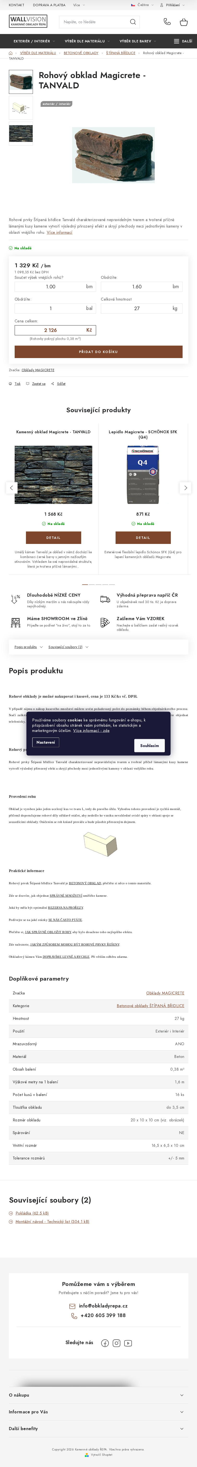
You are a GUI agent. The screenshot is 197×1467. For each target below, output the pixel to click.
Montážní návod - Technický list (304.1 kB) (53, 1221)
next (185, 488)
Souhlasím (149, 745)
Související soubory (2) (66, 647)
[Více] (183, 41)
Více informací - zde (91, 730)
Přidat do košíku (98, 351)
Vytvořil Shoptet (101, 1455)
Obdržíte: (109, 277)
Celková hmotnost (116, 299)
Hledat (133, 22)
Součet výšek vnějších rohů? (39, 277)
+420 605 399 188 (168, 22)
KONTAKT (17, 5)
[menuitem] (34, 41)
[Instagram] (116, 1343)
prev (12, 488)
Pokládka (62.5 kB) (32, 1213)
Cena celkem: (26, 321)
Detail (53, 537)
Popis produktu (26, 647)
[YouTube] (128, 1343)
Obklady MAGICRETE (38, 370)
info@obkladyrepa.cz (103, 1305)
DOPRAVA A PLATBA (49, 5)
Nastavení (46, 742)
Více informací (60, 232)
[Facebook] (105, 1343)
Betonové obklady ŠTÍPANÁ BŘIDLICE (151, 1006)
